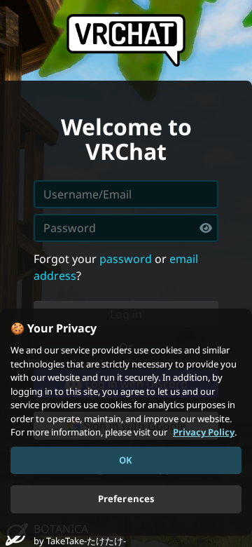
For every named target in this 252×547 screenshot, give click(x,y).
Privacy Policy (203, 432)
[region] (126, 422)
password (125, 258)
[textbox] (126, 228)
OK (125, 460)
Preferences (126, 498)
